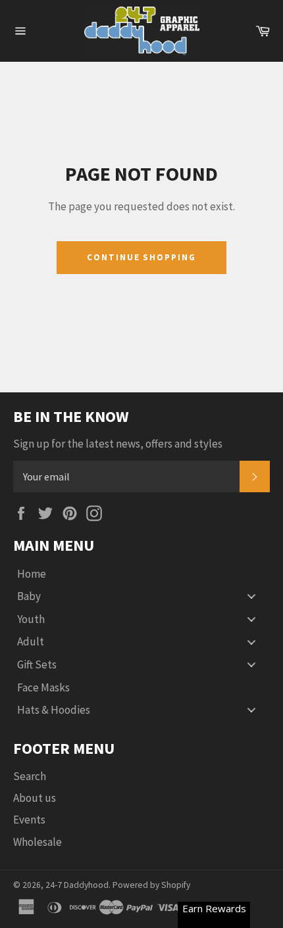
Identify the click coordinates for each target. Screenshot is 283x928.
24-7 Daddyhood (77, 885)
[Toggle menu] (251, 596)
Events (29, 819)
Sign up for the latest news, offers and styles (117, 443)
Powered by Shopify (151, 885)
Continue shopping (141, 257)
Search (29, 776)
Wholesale (37, 842)
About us (34, 798)
